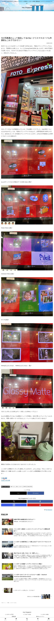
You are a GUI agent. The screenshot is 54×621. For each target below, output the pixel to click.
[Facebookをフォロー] (40, 501)
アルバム (13, 486)
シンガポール (20, 486)
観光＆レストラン (40, 616)
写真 (26, 486)
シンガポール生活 (6, 486)
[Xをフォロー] (14, 501)
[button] (50, 353)
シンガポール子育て (9, 614)
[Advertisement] (27, 23)
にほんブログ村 (5, 480)
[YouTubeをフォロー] (40, 505)
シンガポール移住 (45, 614)
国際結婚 (14, 616)
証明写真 (30, 486)
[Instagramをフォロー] (14, 505)
